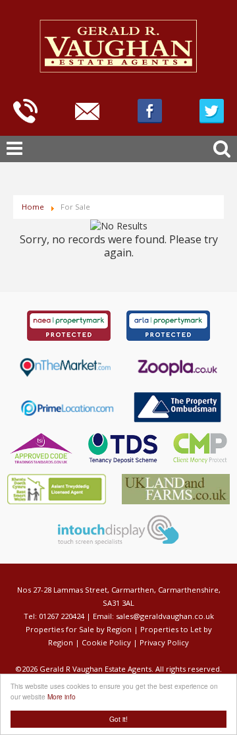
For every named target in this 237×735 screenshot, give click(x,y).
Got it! (118, 719)
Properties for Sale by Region (79, 629)
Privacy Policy (164, 642)
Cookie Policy (106, 642)
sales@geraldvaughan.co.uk (165, 616)
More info (61, 696)
